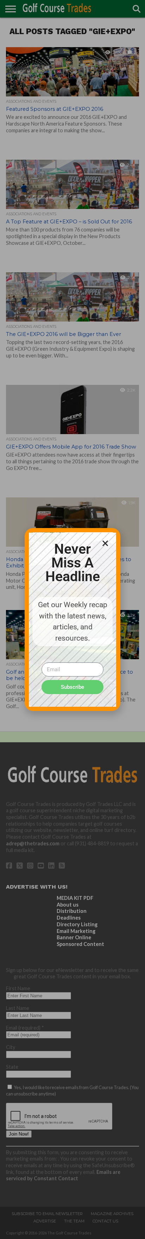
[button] (105, 543)
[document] (72, 619)
